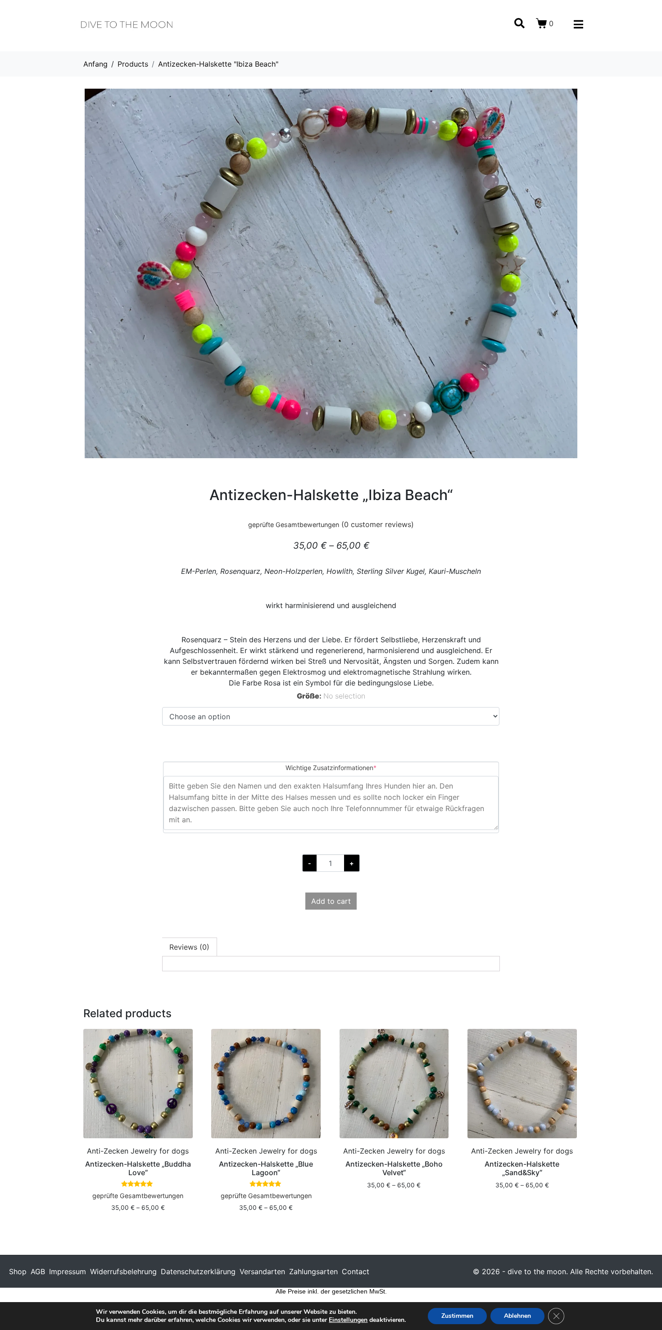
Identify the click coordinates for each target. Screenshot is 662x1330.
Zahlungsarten (313, 1271)
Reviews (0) (189, 946)
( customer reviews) (377, 524)
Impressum (67, 1271)
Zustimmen (457, 1316)
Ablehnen (517, 1316)
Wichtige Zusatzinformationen (345, 767)
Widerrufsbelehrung (123, 1271)
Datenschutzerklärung (198, 1271)
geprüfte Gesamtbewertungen (293, 524)
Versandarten (262, 1271)
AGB (38, 1271)
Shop (18, 1271)
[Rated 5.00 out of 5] (137, 1184)
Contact (355, 1271)
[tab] (189, 947)
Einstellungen (348, 1320)
